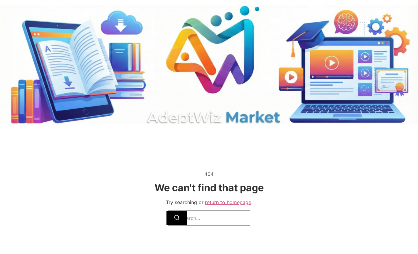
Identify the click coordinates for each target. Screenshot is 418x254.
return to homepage (228, 202)
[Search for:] (209, 218)
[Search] (176, 218)
